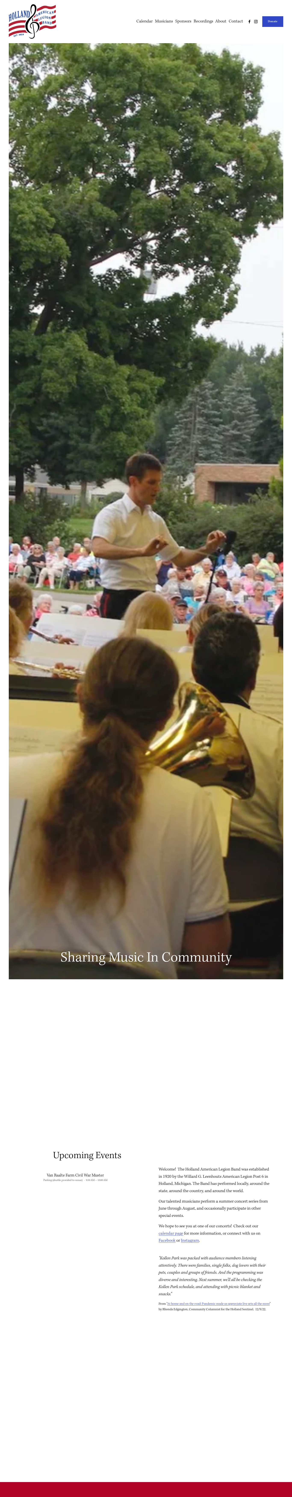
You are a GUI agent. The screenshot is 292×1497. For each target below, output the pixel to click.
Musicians (164, 21)
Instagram (190, 1241)
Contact (236, 21)
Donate (273, 21)
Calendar (144, 21)
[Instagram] (256, 21)
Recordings (203, 21)
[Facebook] (249, 21)
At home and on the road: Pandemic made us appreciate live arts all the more (218, 1303)
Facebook (167, 1241)
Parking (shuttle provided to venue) (63, 1180)
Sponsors (183, 21)
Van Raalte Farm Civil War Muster (75, 1175)
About (220, 21)
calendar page (171, 1234)
